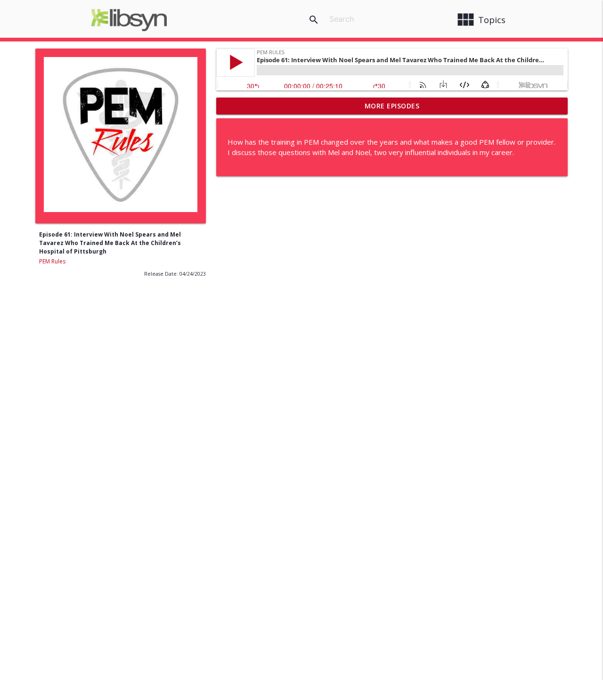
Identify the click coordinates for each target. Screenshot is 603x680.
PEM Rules (52, 261)
